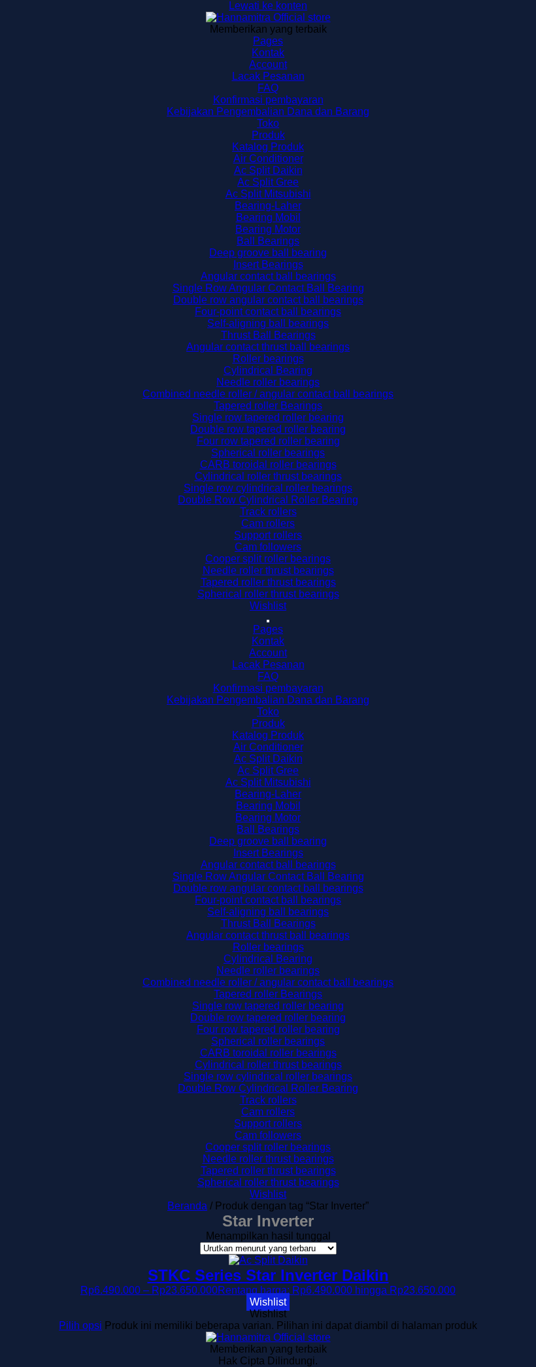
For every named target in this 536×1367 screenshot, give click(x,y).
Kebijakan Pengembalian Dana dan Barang (268, 111)
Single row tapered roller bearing (268, 417)
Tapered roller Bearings (268, 405)
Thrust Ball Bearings (268, 335)
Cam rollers (268, 523)
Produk (268, 135)
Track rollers (268, 511)
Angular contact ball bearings (268, 276)
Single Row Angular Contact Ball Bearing (268, 288)
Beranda (187, 1205)
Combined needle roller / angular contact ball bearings (268, 393)
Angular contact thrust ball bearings (268, 346)
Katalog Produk (268, 146)
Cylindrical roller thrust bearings (268, 476)
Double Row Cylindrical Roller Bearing (268, 499)
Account (268, 64)
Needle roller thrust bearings (268, 570)
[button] (268, 1302)
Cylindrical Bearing (268, 370)
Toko (268, 123)
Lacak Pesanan (268, 76)
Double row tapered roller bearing (268, 429)
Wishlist (268, 605)
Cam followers (268, 546)
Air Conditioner (268, 158)
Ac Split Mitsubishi (268, 193)
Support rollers (268, 535)
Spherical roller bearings (268, 452)
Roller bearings (268, 358)
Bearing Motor (268, 229)
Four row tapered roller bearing (268, 441)
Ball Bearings (268, 240)
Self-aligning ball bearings (268, 323)
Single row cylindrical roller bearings (268, 488)
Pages (268, 40)
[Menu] (268, 621)
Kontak (268, 52)
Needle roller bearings (268, 382)
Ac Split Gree (268, 182)
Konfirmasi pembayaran (268, 99)
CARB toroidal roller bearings (268, 464)
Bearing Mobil (268, 217)
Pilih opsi (80, 1325)
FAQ (268, 87)
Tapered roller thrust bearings (268, 582)
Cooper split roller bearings (268, 558)
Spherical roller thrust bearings (268, 593)
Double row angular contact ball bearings (268, 299)
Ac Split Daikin (268, 170)
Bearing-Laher (268, 205)
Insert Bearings (268, 264)
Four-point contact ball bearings (268, 311)
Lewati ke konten (268, 5)
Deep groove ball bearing (268, 252)
